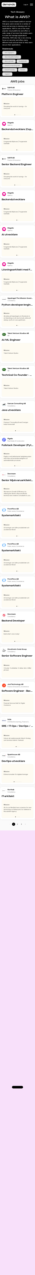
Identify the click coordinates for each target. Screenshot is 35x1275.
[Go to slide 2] (17, 746)
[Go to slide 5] (20, 641)
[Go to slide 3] (17, 641)
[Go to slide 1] (15, 430)
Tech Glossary (17, 12)
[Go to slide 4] (19, 430)
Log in (26, 5)
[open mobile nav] (31, 4)
